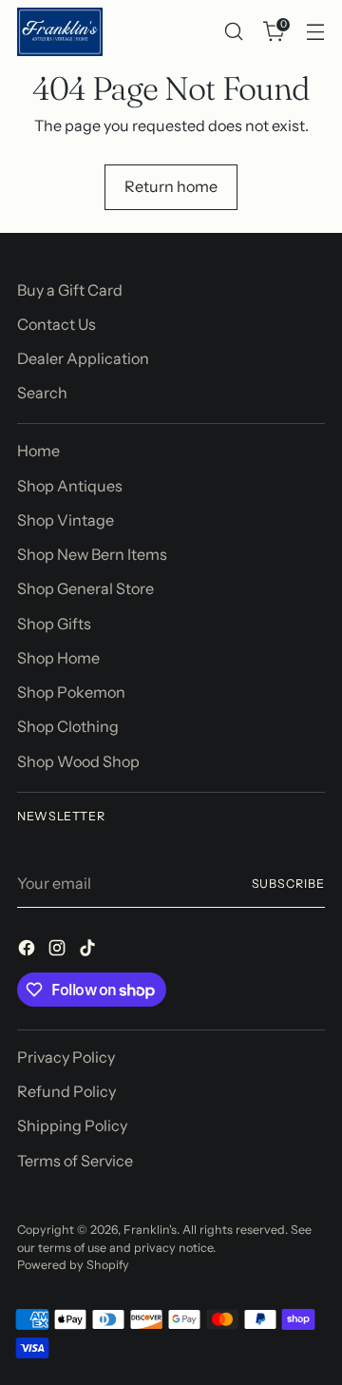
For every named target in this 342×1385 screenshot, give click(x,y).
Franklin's (150, 1229)
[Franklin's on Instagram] (59, 950)
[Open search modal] (233, 31)
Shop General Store (85, 588)
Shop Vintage (65, 519)
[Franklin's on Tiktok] (89, 950)
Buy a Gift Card (70, 289)
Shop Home (58, 657)
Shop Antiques (70, 485)
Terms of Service (75, 1160)
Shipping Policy (72, 1125)
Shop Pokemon (71, 692)
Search (42, 392)
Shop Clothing (68, 726)
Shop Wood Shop (78, 761)
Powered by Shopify (73, 1265)
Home (38, 450)
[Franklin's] (60, 32)
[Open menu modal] (314, 31)
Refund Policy (66, 1091)
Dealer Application (83, 358)
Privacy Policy (66, 1057)
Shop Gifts (54, 623)
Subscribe (288, 883)
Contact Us (56, 324)
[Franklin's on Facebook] (28, 950)
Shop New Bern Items (92, 554)
